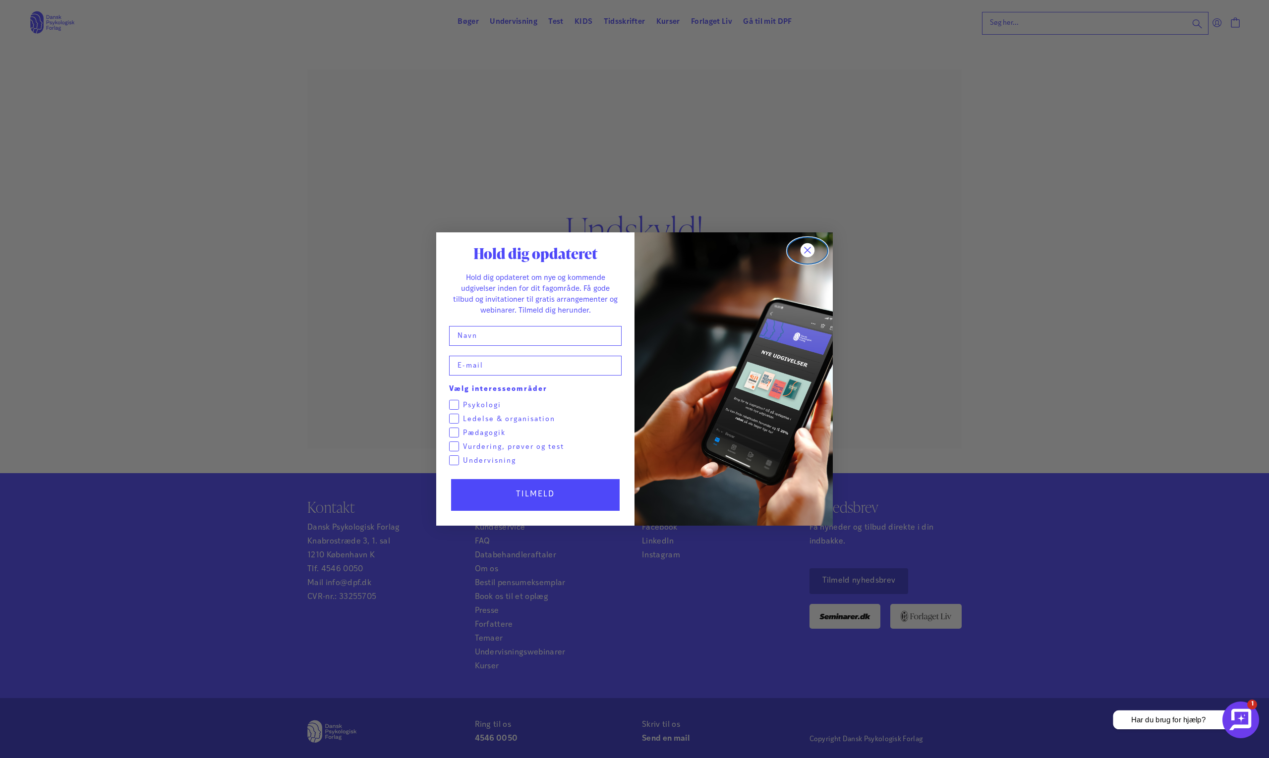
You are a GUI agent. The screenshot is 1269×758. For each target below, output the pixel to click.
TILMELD (535, 494)
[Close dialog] (807, 250)
